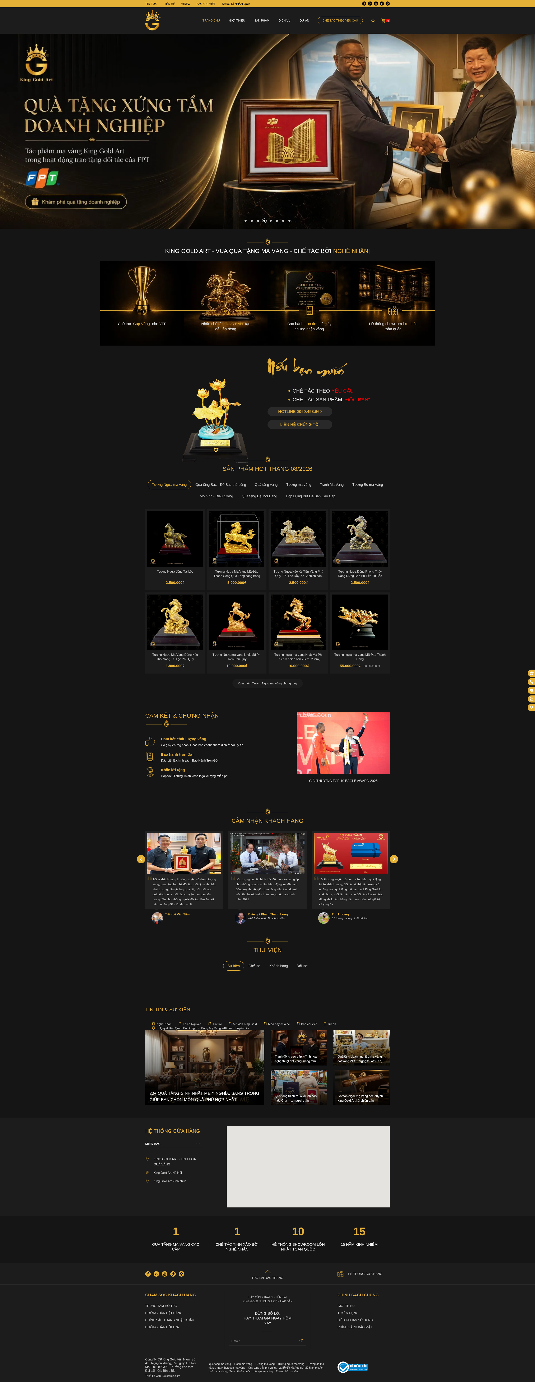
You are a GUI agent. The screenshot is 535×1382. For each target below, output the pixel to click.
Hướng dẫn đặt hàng (163, 1313)
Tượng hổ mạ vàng (287, 1371)
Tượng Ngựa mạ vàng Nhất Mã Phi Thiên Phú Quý (237, 657)
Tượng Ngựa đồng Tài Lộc (175, 571)
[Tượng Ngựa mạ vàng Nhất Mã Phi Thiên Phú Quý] (236, 622)
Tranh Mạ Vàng (332, 485)
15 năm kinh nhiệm (359, 1244)
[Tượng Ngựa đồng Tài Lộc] (175, 539)
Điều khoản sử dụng (355, 1320)
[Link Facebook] (364, 3)
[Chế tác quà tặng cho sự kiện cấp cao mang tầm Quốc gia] (267, 227)
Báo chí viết (309, 1024)
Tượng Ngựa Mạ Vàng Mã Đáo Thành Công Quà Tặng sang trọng (237, 574)
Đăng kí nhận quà (236, 3)
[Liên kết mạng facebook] (532, 690)
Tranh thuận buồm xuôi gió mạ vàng (251, 1371)
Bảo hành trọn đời (177, 754)
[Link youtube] (376, 3)
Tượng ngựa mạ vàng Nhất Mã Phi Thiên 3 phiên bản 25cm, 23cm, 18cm (298, 657)
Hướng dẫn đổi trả (162, 1327)
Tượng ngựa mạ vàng (291, 1363)
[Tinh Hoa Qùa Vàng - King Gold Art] (153, 20)
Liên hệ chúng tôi (300, 424)
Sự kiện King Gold (245, 1024)
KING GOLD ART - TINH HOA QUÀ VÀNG (175, 1161)
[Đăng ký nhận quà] (532, 673)
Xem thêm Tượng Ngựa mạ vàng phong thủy (267, 683)
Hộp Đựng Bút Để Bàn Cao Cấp (310, 496)
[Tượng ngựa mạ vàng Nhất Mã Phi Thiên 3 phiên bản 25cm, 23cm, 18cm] (298, 622)
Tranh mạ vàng (243, 1363)
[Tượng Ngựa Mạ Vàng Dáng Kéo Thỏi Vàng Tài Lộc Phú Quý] (175, 622)
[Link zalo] (370, 3)
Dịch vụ (284, 20)
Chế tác (254, 966)
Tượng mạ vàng (298, 485)
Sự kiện (234, 966)
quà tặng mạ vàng (220, 1363)
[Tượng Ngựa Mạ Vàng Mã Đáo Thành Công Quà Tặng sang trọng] (236, 539)
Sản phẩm (261, 20)
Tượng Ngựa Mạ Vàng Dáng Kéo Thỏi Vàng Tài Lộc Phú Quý (175, 657)
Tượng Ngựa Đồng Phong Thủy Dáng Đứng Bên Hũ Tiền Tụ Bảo (360, 574)
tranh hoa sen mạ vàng (231, 1367)
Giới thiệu (237, 20)
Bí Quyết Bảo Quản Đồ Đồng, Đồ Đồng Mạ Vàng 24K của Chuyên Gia (203, 1028)
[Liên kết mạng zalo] (532, 699)
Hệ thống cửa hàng (365, 1274)
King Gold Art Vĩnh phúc (170, 1181)
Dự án (304, 20)
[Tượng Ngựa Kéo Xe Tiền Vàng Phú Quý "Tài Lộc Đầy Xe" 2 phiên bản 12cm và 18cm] (298, 539)
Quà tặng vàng (266, 485)
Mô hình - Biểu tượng (216, 496)
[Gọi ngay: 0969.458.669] (532, 682)
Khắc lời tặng (173, 770)
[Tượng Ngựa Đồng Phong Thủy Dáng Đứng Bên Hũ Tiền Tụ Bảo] (360, 539)
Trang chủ (211, 20)
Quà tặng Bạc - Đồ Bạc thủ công (220, 485)
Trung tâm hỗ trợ (161, 1306)
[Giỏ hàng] (383, 20)
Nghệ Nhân (164, 1024)
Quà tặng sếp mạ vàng (262, 1367)
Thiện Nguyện (192, 1024)
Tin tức (217, 1024)
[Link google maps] (388, 3)
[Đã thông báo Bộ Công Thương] (364, 1368)
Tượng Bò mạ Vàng (367, 485)
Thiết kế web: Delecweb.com (162, 1375)
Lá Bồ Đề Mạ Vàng (290, 1367)
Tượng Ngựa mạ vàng (169, 485)
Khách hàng (278, 966)
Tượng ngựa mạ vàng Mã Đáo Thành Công (360, 657)
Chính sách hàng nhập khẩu (169, 1320)
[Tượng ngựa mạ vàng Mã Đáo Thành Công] (360, 622)
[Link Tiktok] (382, 3)
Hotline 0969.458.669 (300, 411)
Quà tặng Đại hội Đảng (259, 496)
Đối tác (302, 966)
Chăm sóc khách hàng (170, 1295)
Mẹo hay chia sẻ (279, 1024)
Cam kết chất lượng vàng (183, 739)
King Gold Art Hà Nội (168, 1172)
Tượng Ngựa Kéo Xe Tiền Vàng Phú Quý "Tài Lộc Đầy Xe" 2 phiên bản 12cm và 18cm (298, 574)
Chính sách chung (358, 1295)
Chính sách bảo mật (355, 1327)
